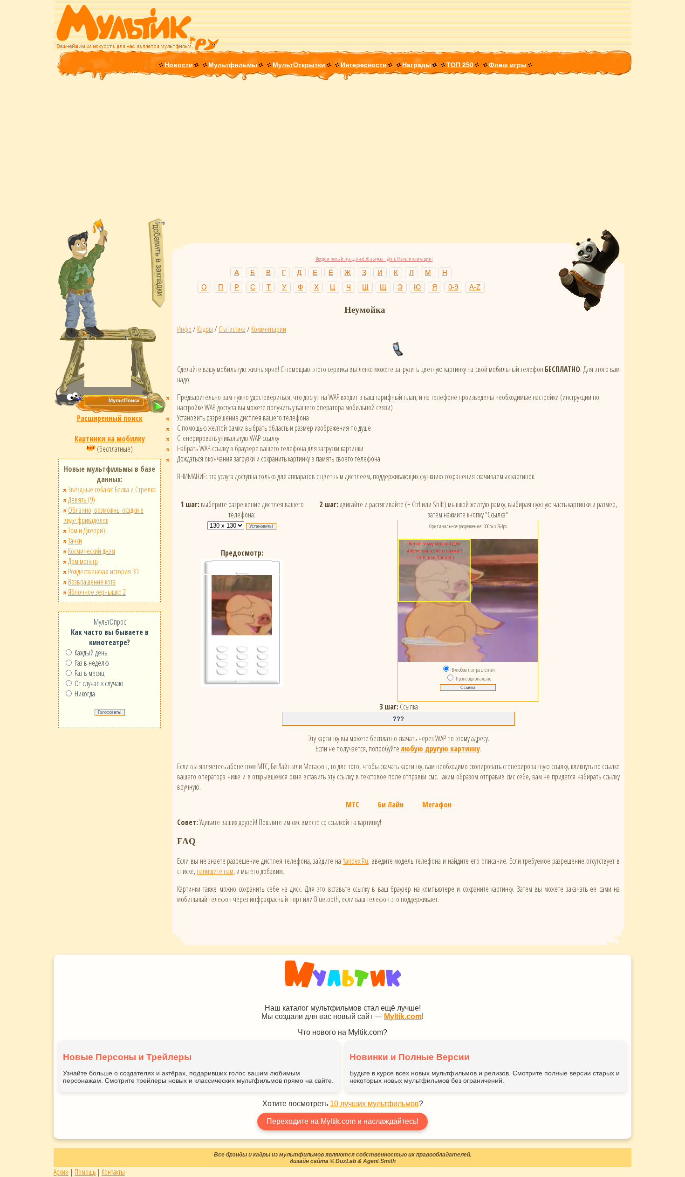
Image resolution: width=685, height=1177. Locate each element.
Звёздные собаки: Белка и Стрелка (112, 489)
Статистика (232, 329)
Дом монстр (83, 561)
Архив (61, 1172)
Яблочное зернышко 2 (97, 592)
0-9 (453, 287)
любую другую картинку (440, 748)
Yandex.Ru (355, 861)
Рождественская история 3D (103, 571)
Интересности (364, 65)
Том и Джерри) (86, 530)
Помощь (85, 1172)
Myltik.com (403, 1016)
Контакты (113, 1172)
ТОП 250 (459, 65)
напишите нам (215, 871)
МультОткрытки (299, 65)
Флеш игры (508, 65)
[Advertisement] (342, 150)
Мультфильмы (232, 65)
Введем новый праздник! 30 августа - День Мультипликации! (374, 258)
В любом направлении (473, 669)
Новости (178, 65)
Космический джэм (91, 551)
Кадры (205, 329)
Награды (416, 65)
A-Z (474, 287)
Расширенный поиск (110, 418)
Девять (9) (81, 500)
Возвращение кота (92, 582)
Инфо (184, 329)
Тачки (75, 541)
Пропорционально (473, 678)
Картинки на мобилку (110, 439)
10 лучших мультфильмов (374, 1104)
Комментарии (268, 329)
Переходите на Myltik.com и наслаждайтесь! (342, 1121)
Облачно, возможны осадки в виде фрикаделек (103, 515)
